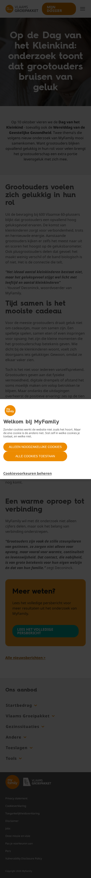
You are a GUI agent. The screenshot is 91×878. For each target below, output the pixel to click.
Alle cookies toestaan (35, 456)
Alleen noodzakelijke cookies (35, 447)
